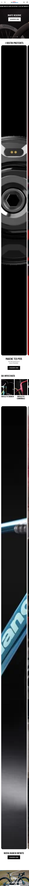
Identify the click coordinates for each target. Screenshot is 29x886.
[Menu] (1, 2)
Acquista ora (14, 19)
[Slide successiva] (26, 23)
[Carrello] (27, 2)
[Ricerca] (5, 2)
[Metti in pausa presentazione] (11, 37)
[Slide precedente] (2, 23)
